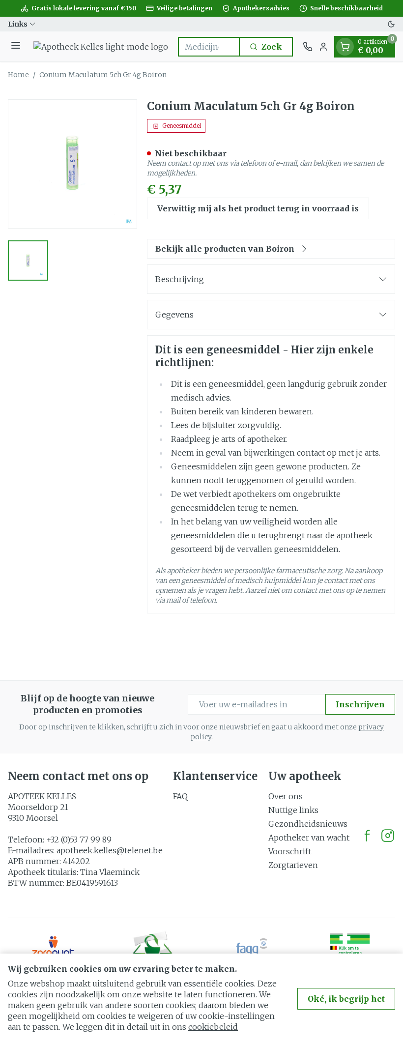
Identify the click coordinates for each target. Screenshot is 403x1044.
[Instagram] (387, 835)
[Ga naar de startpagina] (100, 46)
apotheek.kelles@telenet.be (110, 850)
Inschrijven (360, 704)
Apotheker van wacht (308, 837)
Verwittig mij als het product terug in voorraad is (258, 208)
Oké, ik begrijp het (346, 999)
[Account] (323, 47)
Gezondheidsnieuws (307, 824)
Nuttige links (293, 810)
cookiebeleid (213, 1027)
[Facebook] (367, 835)
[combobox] (209, 47)
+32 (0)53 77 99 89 (79, 839)
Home (18, 74)
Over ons (285, 796)
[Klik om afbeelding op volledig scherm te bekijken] (72, 164)
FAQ (180, 796)
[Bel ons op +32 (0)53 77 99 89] (308, 47)
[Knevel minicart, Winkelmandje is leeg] (345, 47)
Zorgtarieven (293, 865)
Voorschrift (289, 851)
